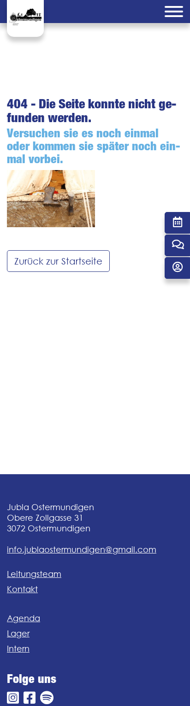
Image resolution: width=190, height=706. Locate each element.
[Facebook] (30, 698)
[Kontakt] (177, 245)
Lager (18, 633)
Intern (18, 648)
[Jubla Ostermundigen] (25, 18)
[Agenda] (177, 223)
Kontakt (22, 589)
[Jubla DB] (177, 268)
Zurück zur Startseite (58, 261)
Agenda (23, 618)
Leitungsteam (34, 574)
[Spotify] (46, 698)
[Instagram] (13, 698)
